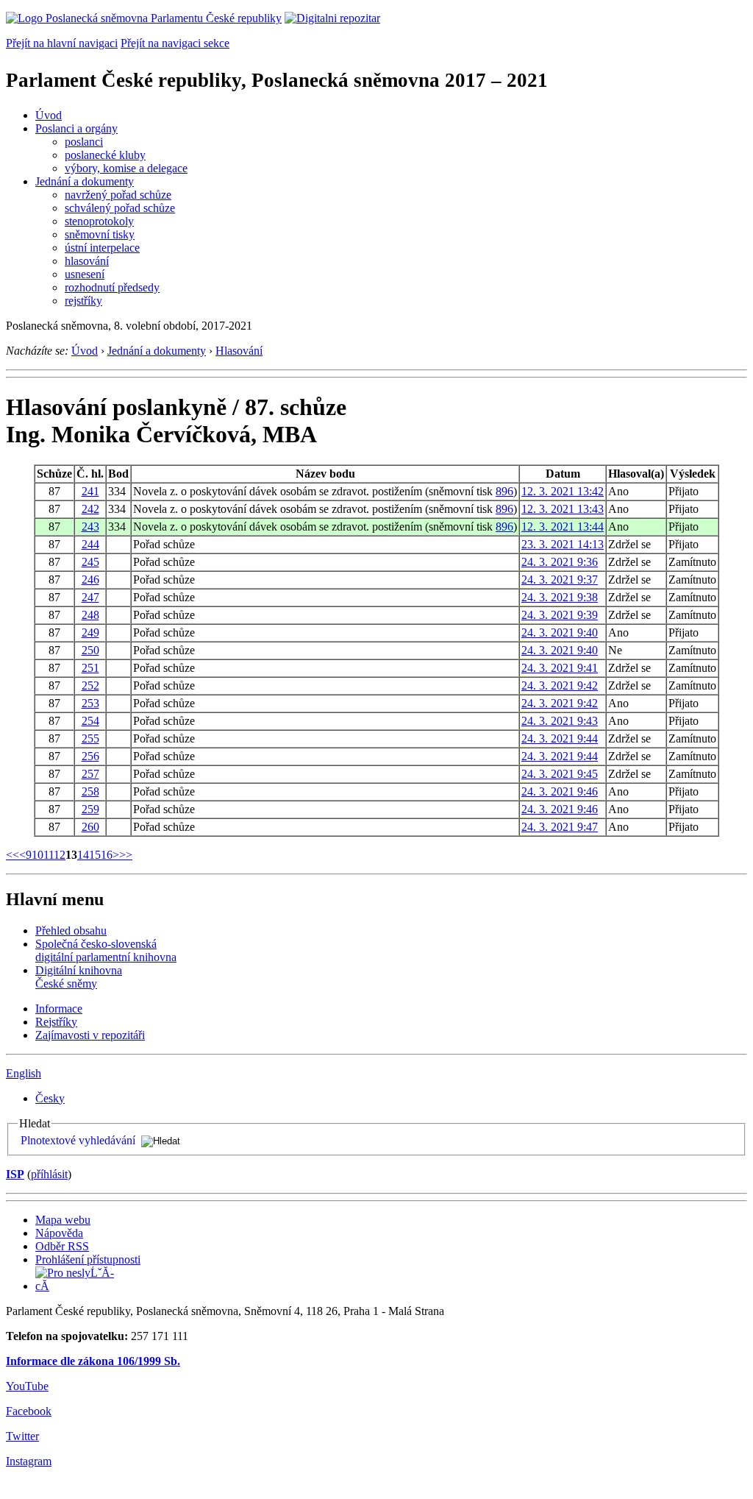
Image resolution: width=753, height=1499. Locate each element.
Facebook (28, 1411)
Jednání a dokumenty (84, 181)
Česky (50, 1098)
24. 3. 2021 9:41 (559, 668)
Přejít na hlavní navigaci (62, 43)
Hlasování (239, 350)
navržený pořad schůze (118, 194)
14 (83, 854)
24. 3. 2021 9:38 (559, 597)
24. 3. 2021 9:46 (559, 791)
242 (90, 509)
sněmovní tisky (100, 234)
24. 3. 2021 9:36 (559, 562)
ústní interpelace (102, 247)
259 (90, 809)
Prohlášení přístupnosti (87, 1259)
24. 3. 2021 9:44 (559, 738)
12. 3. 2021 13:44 (562, 526)
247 (90, 597)
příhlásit (49, 1174)
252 (90, 685)
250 (90, 650)
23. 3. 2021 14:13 (562, 544)
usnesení (84, 274)
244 (90, 544)
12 (59, 854)
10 (37, 854)
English (23, 1073)
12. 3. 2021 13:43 (562, 509)
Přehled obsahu (71, 930)
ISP (15, 1174)
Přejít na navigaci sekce (175, 43)
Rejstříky (56, 1022)
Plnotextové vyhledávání (78, 1140)
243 (90, 526)
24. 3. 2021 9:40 (559, 632)
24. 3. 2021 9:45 (559, 774)
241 (90, 491)
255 (90, 738)
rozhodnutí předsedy (112, 287)
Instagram (28, 1461)
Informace (58, 1008)
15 (95, 854)
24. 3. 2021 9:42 (559, 685)
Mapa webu (62, 1219)
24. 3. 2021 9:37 (559, 579)
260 (90, 827)
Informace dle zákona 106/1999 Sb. (93, 1361)
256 (90, 756)
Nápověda (59, 1233)
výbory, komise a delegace (126, 168)
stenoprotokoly (99, 221)
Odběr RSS (62, 1246)
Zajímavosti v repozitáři (90, 1035)
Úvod (48, 115)
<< (12, 854)
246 (90, 579)
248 (90, 615)
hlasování (87, 261)
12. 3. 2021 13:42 (562, 491)
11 (48, 854)
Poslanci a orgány (76, 128)
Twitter (22, 1436)
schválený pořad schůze (120, 208)
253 (90, 703)
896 (504, 491)
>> (125, 854)
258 (90, 791)
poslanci (84, 141)
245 (90, 562)
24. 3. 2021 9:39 (559, 615)
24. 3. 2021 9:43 (559, 721)
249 (90, 632)
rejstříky (83, 300)
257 (90, 774)
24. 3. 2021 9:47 (559, 827)
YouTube (27, 1386)
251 (90, 668)
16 (107, 854)
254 (90, 721)
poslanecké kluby (105, 155)
